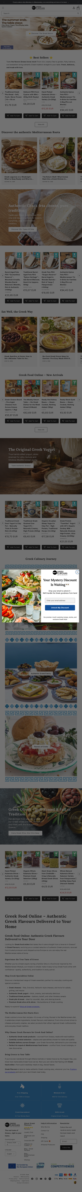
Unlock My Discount (60, 608)
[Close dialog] (77, 572)
